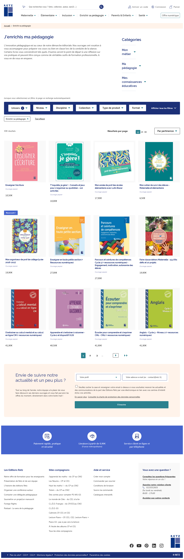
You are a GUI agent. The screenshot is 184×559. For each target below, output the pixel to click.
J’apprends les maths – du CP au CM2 (65, 476)
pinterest (146, 545)
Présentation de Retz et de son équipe (20, 481)
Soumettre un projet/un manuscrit (19, 499)
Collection (84, 108)
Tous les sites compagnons (60, 531)
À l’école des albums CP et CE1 (62, 526)
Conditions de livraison (104, 485)
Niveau (40, 108)
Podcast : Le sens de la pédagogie (18, 508)
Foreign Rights (10, 503)
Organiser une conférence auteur (18, 490)
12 (138, 132)
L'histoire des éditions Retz (15, 485)
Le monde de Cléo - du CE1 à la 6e (64, 499)
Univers (17, 108)
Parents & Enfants (121, 15)
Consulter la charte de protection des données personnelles (114, 396)
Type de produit (111, 108)
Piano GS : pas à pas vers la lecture (64, 522)
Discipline (61, 108)
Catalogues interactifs (103, 494)
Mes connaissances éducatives (132, 82)
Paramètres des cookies (100, 555)
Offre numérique (170, 15)
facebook (131, 545)
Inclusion (67, 15)
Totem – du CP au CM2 (59, 490)
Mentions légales (44, 555)
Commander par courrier (104, 481)
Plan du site (15, 555)
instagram (161, 545)
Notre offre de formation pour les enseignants (24, 476)
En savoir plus (81, 396)
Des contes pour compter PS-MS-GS (65, 494)
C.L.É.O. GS (53, 508)
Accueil (7, 26)
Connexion (160, 6)
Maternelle (27, 15)
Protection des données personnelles (70, 555)
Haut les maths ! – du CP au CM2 (63, 485)
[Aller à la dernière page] (125, 355)
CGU (32, 555)
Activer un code (140, 6)
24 (142, 132)
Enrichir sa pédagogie (92, 15)
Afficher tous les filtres (162, 108)
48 (145, 132)
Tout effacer (40, 119)
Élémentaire (47, 15)
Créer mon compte (102, 476)
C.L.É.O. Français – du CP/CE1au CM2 (65, 503)
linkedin (154, 545)
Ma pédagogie (129, 66)
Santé (142, 15)
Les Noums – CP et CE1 (59, 481)
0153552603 (152, 487)
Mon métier (126, 52)
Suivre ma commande (103, 490)
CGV (25, 555)
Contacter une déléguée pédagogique (20, 494)
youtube (139, 545)
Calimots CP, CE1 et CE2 (59, 512)
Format (136, 108)
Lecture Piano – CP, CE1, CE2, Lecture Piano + (69, 517)
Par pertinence (165, 131)
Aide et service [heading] (102, 470)
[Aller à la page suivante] (116, 355)
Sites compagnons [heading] (59, 470)
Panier (177, 6)
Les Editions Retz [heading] (13, 470)
